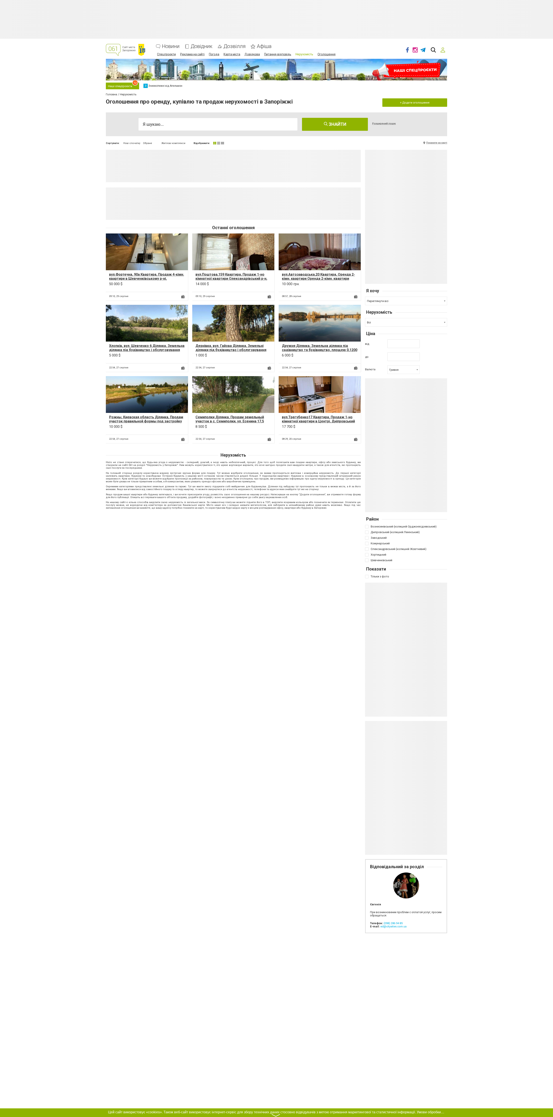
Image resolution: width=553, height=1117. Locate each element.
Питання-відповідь (277, 54)
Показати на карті (436, 142)
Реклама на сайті (192, 54)
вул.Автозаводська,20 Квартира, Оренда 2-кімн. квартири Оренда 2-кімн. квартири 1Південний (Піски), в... (318, 278)
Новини (171, 46)
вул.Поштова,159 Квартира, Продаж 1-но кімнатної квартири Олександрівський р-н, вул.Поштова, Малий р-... (231, 278)
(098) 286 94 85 (393, 923)
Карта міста (232, 54)
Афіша (264, 46)
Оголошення (326, 54)
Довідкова (252, 54)
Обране (147, 143)
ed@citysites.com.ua (393, 926)
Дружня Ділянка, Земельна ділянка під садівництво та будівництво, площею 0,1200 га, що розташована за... (319, 350)
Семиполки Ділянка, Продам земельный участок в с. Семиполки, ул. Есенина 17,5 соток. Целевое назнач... (229, 421)
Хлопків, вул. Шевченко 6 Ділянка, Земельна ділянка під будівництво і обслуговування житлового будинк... (146, 350)
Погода (214, 54)
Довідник (201, 46)
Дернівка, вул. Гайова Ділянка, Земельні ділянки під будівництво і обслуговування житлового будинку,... (230, 350)
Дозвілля (235, 46)
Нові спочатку (131, 143)
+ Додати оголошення (414, 102)
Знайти (337, 124)
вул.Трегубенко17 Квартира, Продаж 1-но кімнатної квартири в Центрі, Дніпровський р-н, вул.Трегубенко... (318, 421)
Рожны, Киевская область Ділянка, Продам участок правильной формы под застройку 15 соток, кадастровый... (146, 421)
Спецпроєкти (166, 54)
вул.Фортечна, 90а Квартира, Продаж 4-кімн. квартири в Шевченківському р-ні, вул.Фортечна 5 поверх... (146, 278)
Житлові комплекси (173, 143)
